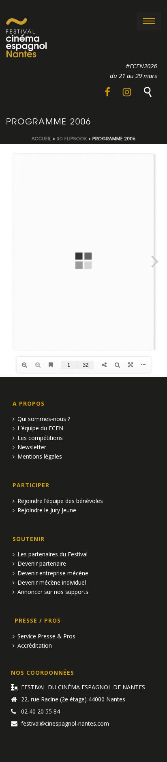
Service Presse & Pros (46, 636)
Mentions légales (39, 456)
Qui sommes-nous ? (43, 419)
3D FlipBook (72, 138)
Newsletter (31, 447)
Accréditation (34, 645)
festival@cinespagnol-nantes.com (65, 723)
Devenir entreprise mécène (52, 573)
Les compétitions (40, 438)
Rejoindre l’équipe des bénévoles (60, 501)
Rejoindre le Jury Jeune (46, 510)
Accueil (41, 138)
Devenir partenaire (41, 563)
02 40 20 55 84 (40, 711)
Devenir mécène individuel (51, 582)
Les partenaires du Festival (52, 554)
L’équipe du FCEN (40, 428)
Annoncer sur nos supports (52, 592)
